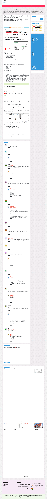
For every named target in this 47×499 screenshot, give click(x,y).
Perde (33, 41)
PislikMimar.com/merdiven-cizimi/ (24, 135)
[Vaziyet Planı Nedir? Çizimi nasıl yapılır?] (28, 370)
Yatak (33, 55)
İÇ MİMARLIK (27, 5)
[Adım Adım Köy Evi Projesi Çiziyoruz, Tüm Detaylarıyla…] (28, 449)
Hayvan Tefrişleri (34, 68)
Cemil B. (11, 334)
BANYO (38, 5)
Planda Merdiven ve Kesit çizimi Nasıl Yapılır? (13, 135)
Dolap (33, 52)
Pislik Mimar (12, 188)
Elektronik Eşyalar (35, 40)
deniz (34, 482)
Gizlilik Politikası (31, 497)
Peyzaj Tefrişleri (34, 57)
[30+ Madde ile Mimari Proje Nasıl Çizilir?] (18, 425)
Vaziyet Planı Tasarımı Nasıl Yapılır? (18, 421)
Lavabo (34, 66)
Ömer (8, 252)
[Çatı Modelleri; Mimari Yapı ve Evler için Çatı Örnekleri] (38, 425)
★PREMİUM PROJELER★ (12, 5)
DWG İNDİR (23, 5)
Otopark (34, 50)
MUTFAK (35, 5)
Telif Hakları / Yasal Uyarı (35, 497)
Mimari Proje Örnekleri (5, 484)
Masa (33, 54)
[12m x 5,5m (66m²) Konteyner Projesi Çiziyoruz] (38, 370)
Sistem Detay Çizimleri (34, 43)
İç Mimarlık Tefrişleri (34, 37)
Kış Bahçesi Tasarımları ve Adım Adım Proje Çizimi (8, 421)
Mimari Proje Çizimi (9, 24)
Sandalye (34, 56)
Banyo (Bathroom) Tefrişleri (35, 65)
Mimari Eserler (5, 485)
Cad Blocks (11, 156)
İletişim (25, 497)
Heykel (33, 64)
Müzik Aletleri (34, 42)
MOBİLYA (31, 5)
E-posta (5, 359)
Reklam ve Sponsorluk (41, 497)
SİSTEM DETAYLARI (18, 5)
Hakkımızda (28, 497)
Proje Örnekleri (5, 5)
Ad (4, 356)
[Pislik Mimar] (4, 1)
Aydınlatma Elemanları (35, 39)
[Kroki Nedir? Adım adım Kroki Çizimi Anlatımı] (8, 425)
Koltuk (33, 53)
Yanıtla (8, 147)
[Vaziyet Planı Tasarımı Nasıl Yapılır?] (18, 394)
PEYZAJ (41, 5)
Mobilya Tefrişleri (34, 51)
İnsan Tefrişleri (34, 67)
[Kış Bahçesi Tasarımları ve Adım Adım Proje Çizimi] (8, 394)
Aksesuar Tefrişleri (35, 38)
